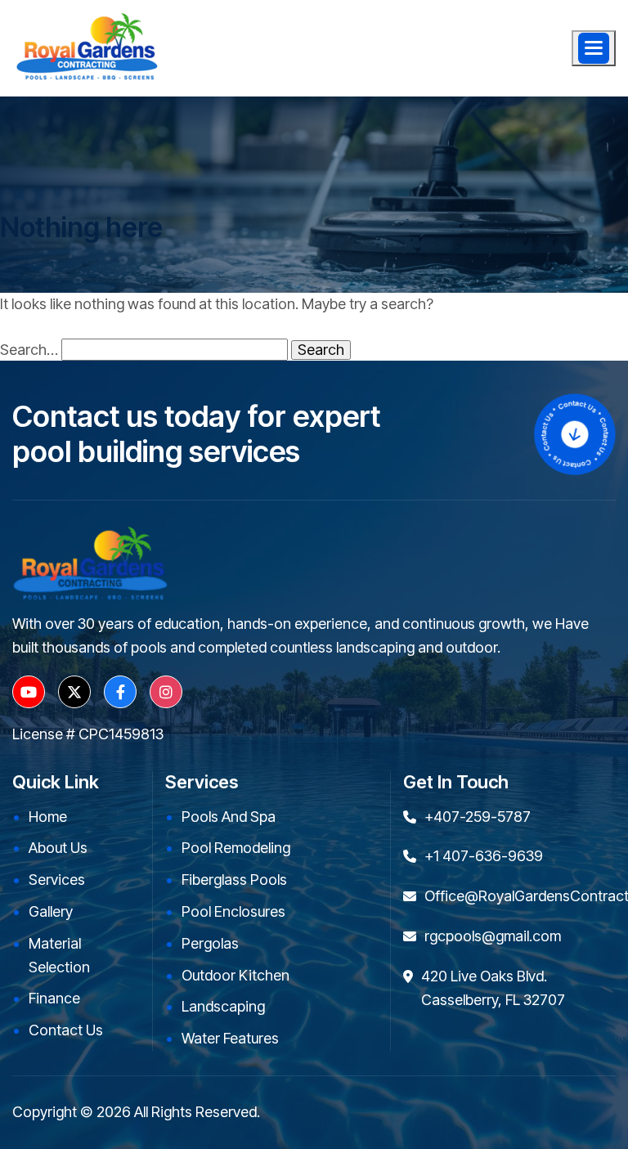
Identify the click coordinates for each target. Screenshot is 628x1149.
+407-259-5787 (477, 816)
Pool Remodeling (236, 847)
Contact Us (66, 1030)
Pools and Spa (229, 816)
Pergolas (210, 943)
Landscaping (223, 1006)
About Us (58, 847)
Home (48, 816)
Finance (54, 998)
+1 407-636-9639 (483, 855)
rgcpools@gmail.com (492, 936)
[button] (593, 48)
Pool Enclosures (233, 911)
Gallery (51, 911)
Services (57, 879)
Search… (29, 350)
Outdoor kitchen (235, 975)
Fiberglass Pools (234, 879)
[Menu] (594, 48)
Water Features (230, 1038)
